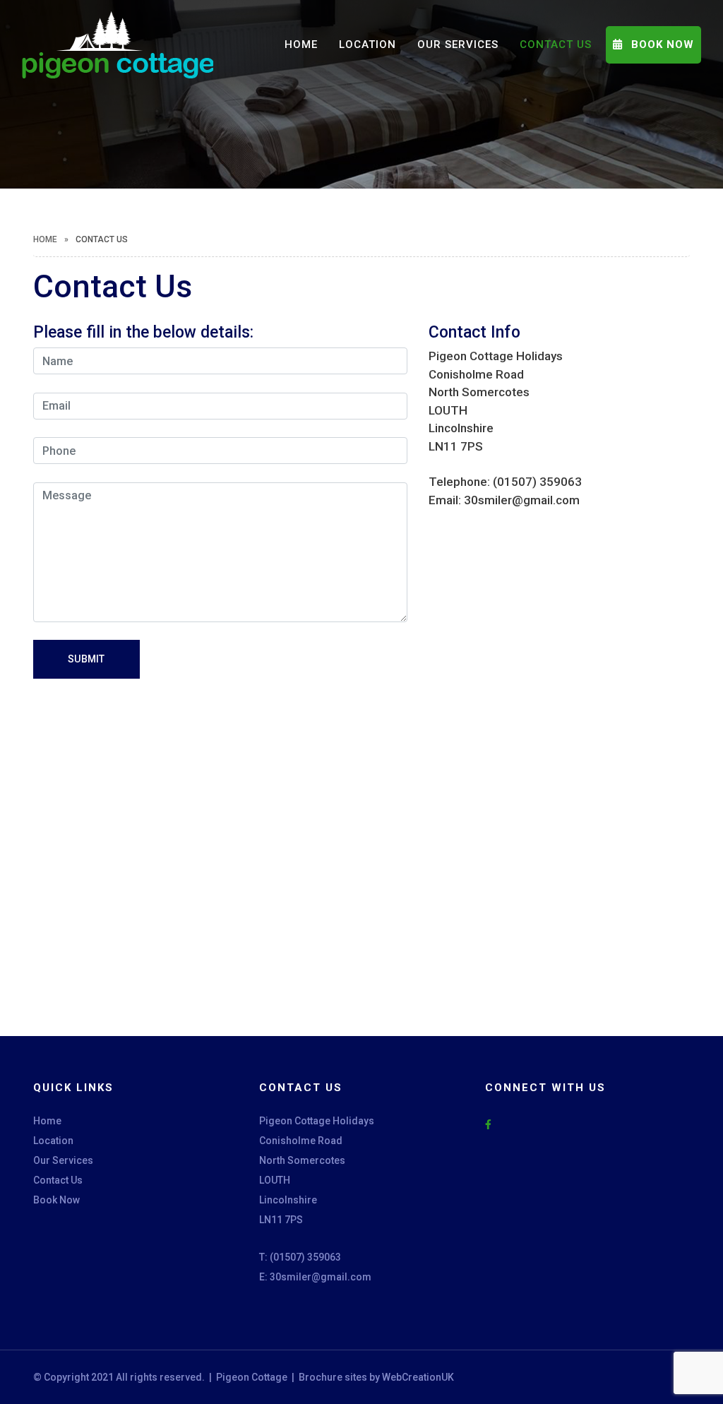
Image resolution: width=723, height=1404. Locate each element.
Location (367, 44)
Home (301, 44)
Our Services (457, 44)
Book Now (56, 1200)
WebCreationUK (417, 1377)
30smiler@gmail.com (320, 1277)
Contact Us (556, 44)
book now (661, 44)
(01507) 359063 (305, 1257)
